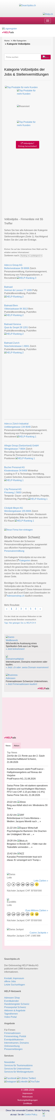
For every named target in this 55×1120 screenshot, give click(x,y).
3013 (25, 309)
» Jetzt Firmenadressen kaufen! (21, 684)
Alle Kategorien (19, 40)
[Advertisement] (27, 182)
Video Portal (10, 1017)
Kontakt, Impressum (14, 978)
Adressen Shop (12, 998)
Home (7, 40)
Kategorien (24, 560)
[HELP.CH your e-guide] (48, 14)
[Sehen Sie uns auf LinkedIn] (22, 1081)
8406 (24, 470)
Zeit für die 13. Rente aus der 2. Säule (26, 756)
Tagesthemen (11, 1014)
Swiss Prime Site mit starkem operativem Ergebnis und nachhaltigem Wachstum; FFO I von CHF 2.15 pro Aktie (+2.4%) (27, 788)
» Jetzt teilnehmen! (15, 649)
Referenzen (27, 1097)
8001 (26, 346)
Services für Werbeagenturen (18, 1072)
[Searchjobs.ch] (27, 5)
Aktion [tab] (16, 745)
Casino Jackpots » (39, 932)
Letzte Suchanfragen (14, 984)
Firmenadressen (12, 1033)
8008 (26, 268)
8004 (22, 449)
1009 (29, 290)
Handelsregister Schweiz (16, 1004)
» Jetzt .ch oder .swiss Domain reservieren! (27, 667)
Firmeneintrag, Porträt (15, 1036)
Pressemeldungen (13, 1049)
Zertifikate (27, 1103)
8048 (28, 427)
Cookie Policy (30, 1114)
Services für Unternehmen (17, 1068)
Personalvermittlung (14, 551)
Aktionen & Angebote (14, 1010)
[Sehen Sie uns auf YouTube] (34, 1081)
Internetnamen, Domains (16, 1043)
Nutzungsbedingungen (27, 1100)
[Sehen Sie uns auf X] (26, 1078)
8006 (28, 511)
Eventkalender (11, 1001)
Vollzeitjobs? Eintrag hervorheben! (27, 144)
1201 (25, 327)
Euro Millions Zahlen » (37, 910)
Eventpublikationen (14, 1039)
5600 (18, 492)
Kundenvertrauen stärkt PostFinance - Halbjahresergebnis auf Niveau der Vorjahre (26, 772)
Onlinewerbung (12, 1046)
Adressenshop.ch (15, 596)
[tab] (8, 745)
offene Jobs (10, 981)
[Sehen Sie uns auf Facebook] (10, 1078)
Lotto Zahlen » (41, 880)
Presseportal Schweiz (15, 1007)
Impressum (28, 1093)
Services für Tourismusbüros (18, 1065)
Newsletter (9, 1062)
